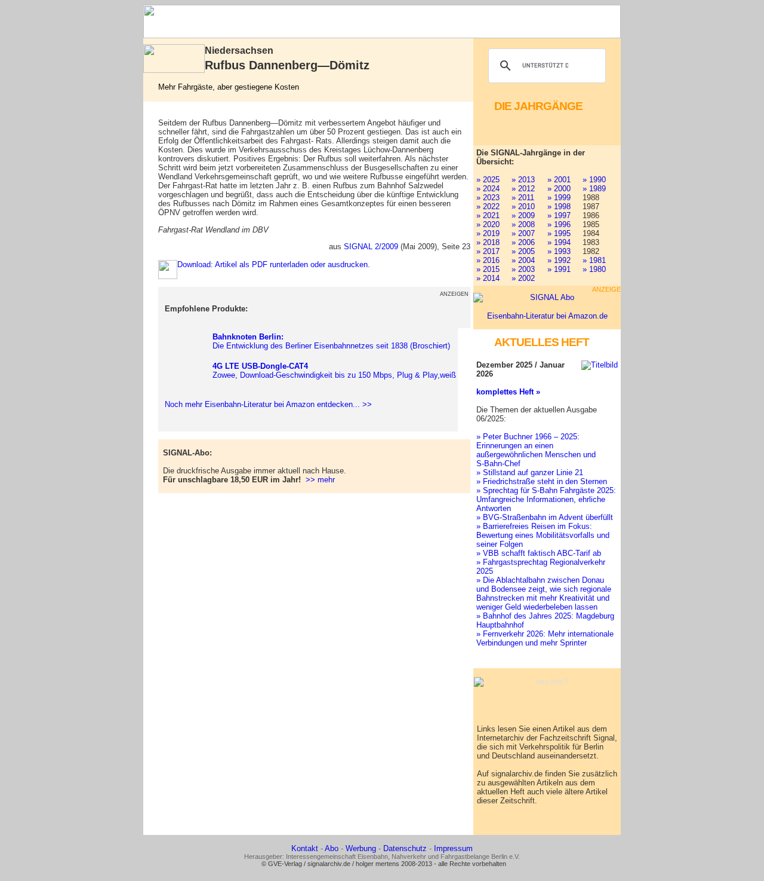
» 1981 (594, 260)
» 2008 (523, 224)
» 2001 (559, 179)
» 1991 (559, 269)
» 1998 (559, 206)
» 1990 (594, 179)
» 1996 (559, 224)
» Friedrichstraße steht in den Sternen (541, 481)
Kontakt (304, 848)
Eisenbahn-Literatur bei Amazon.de (547, 315)
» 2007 (523, 233)
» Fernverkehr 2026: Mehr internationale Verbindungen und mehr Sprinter (545, 638)
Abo (331, 848)
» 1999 (559, 197)
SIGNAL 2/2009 (371, 246)
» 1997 (559, 215)
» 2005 (523, 251)
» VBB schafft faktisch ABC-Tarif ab (538, 553)
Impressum (453, 848)
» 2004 (523, 260)
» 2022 (488, 206)
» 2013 (523, 179)
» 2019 (488, 233)
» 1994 (559, 242)
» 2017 (488, 251)
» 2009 (523, 215)
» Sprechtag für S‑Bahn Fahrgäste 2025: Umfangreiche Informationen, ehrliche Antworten (546, 499)
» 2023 (488, 197)
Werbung (361, 848)
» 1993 (559, 251)
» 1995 (559, 233)
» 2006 (523, 242)
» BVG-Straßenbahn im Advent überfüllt (544, 517)
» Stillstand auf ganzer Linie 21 (529, 472)
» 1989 (594, 188)
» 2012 (523, 188)
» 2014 (488, 278)
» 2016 (488, 260)
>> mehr (320, 479)
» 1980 (594, 269)
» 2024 (488, 188)
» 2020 (488, 224)
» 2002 (523, 278)
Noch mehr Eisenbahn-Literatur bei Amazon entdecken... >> (266, 404)
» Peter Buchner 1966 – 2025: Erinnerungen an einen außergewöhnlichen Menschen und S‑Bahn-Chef (536, 450)
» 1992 (559, 260)
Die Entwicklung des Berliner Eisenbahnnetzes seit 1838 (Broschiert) (331, 341)
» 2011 (523, 197)
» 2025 (488, 179)
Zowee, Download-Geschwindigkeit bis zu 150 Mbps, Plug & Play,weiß (334, 371)
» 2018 (488, 242)
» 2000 (559, 188)
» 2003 (523, 269)
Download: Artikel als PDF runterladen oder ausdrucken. (273, 264)
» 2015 (488, 269)
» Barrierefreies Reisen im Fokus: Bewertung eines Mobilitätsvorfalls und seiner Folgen (542, 535)
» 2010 (523, 206)
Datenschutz (405, 848)
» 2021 (488, 215)
